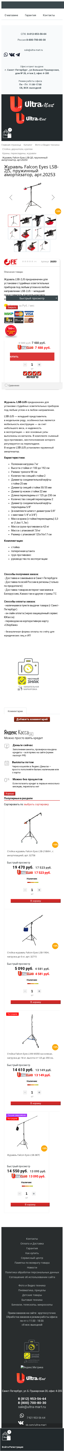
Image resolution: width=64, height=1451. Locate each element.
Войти (5, 1447)
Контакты (49, 15)
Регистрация (16, 1447)
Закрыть (11, 307)
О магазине (11, 15)
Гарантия (30, 15)
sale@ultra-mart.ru (33, 50)
